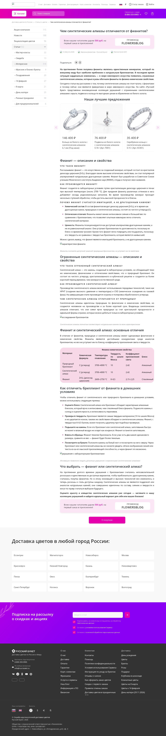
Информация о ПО (69, 688)
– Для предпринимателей (30, 103)
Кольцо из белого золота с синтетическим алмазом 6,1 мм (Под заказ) (74, 142)
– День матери (30, 92)
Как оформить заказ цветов (98, 680)
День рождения (128, 655)
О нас (40, 4)
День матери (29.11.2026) (133, 692)
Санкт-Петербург (22, 587)
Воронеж (90, 587)
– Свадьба (30, 58)
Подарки (125, 671)
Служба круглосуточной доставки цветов (32, 717)
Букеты (124, 663)
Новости (30, 35)
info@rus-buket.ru (22, 668)
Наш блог (65, 684)
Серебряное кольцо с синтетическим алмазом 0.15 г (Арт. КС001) (138, 142)
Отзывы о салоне (93, 676)
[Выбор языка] (120, 4)
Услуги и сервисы (69, 680)
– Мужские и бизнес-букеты (30, 69)
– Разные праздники (30, 98)
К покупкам (107, 520)
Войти (151, 4)
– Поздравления (30, 75)
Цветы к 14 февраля (130, 688)
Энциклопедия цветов (30, 41)
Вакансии (65, 692)
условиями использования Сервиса (98, 627)
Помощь (104, 4)
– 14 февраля (30, 81)
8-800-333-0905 (21, 662)
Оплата (54, 4)
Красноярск (19, 566)
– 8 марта (30, 86)
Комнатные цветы (129, 680)
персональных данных (85, 623)
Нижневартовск (129, 566)
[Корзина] (152, 13)
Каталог (21, 13)
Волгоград (126, 587)
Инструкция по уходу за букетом (100, 671)
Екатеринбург (92, 576)
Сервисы (112, 4)
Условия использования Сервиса (100, 667)
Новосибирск (92, 555)
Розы (123, 667)
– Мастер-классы (30, 52)
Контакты (96, 4)
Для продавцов (72, 4)
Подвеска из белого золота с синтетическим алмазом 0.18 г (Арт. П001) (107, 142)
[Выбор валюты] (125, 4)
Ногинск (54, 587)
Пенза (17, 576)
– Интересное (30, 64)
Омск (52, 576)
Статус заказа (138, 4)
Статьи (19, 46)
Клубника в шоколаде (131, 676)
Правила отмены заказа (96, 688)
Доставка (47, 4)
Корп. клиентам (86, 4)
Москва (125, 555)
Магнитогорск (56, 555)
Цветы (124, 659)
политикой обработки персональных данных (102, 632)
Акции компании (30, 29)
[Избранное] (146, 13)
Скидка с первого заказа (96, 684)
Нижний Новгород (58, 566)
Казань (89, 566)
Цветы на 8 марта (129, 684)
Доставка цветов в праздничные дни (100, 693)
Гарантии (62, 4)
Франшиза (66, 676)
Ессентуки (18, 555)
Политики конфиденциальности (100, 663)
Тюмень (125, 576)
